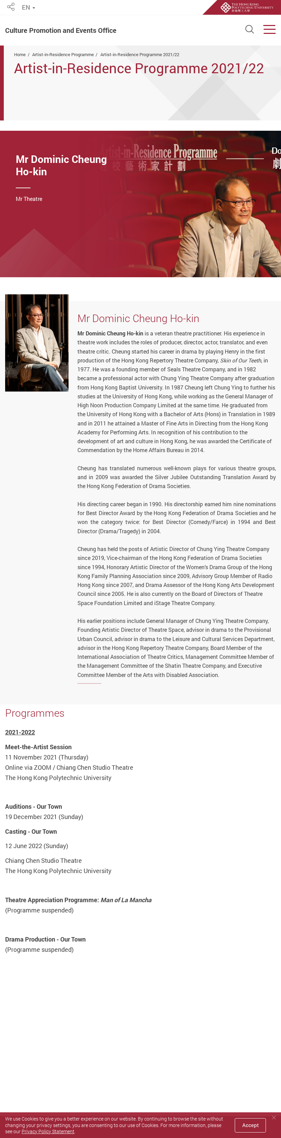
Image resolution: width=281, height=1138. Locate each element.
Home (20, 54)
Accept (250, 1125)
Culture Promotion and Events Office (61, 30)
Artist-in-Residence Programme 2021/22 (139, 54)
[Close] (274, 1118)
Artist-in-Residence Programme (63, 54)
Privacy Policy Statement (48, 1131)
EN (26, 7)
